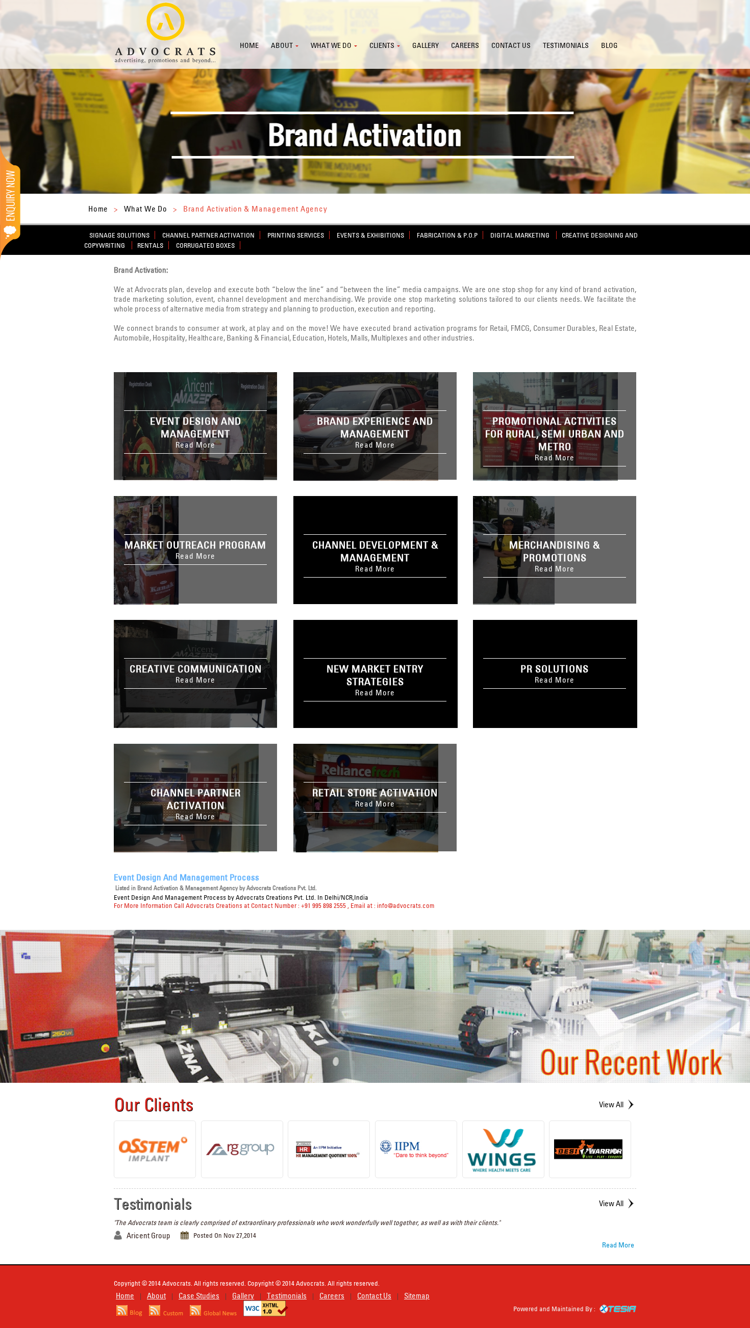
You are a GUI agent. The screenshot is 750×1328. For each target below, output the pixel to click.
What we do (331, 45)
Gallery (425, 45)
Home (249, 45)
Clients (381, 45)
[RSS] (129, 1313)
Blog (609, 45)
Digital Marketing (520, 235)
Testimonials (566, 45)
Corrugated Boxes (205, 245)
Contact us (511, 45)
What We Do (145, 209)
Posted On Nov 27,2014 (224, 1235)
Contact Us (374, 1295)
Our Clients (153, 1104)
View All (611, 1104)
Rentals (150, 245)
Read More (618, 1244)
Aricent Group (148, 1235)
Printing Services (295, 235)
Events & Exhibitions (370, 235)
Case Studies (199, 1295)
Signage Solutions (119, 235)
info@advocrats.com (405, 905)
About (282, 45)
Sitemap (417, 1295)
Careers (465, 45)
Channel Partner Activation (208, 235)
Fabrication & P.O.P (447, 235)
